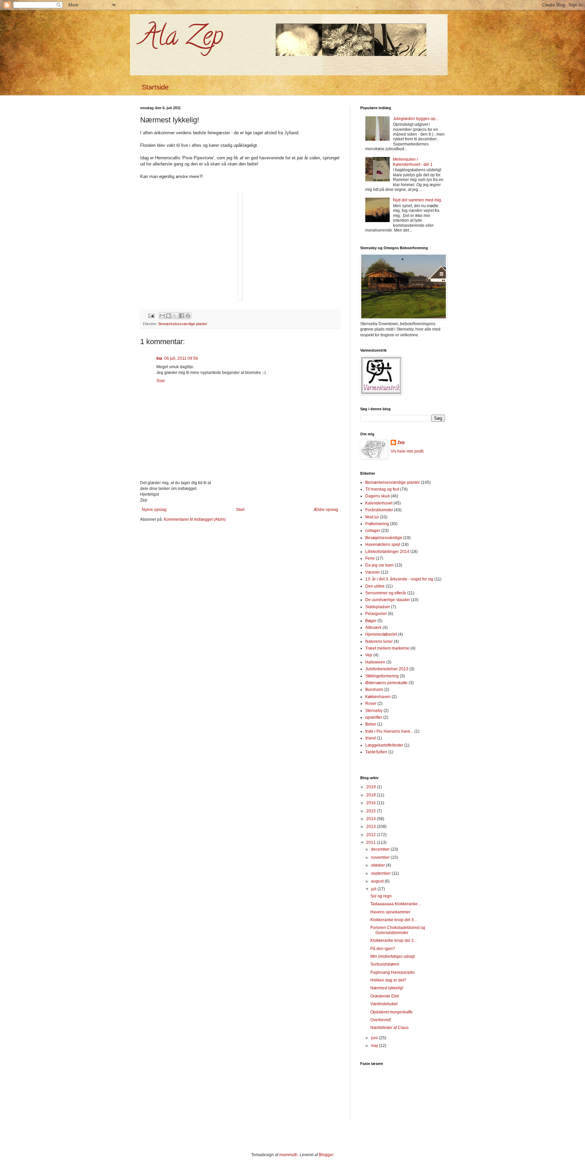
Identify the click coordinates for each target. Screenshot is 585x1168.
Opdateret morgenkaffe (391, 1012)
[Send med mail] (162, 315)
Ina (159, 358)
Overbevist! (380, 1019)
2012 (371, 834)
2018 (371, 795)
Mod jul (372, 517)
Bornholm (374, 689)
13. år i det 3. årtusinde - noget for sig (399, 579)
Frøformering (377, 523)
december (381, 849)
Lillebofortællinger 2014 (387, 551)
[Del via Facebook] (181, 315)
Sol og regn (381, 896)
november (381, 857)
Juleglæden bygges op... (415, 118)
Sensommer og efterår (385, 593)
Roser (370, 703)
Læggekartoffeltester (384, 745)
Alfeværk (373, 627)
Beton (370, 724)
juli (374, 889)
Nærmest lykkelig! (386, 988)
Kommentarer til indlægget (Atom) (195, 519)
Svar (160, 380)
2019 (371, 787)
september (381, 873)
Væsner (372, 572)
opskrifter (373, 717)
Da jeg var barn (379, 565)
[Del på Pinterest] (188, 315)
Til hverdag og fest (382, 489)
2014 (371, 818)
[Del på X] (175, 315)
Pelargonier (376, 613)
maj (375, 1045)
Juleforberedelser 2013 (386, 669)
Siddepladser (377, 607)
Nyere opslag (154, 509)
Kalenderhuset (378, 503)
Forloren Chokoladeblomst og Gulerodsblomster (397, 930)
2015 (371, 811)
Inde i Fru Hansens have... (389, 731)
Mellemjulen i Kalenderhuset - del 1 (413, 161)
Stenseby (374, 710)
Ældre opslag (325, 509)
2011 (371, 842)
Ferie (370, 558)
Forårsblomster (379, 510)
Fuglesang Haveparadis (392, 972)
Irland (370, 738)
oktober (378, 865)
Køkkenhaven (378, 696)
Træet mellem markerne (387, 648)
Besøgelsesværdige (383, 537)
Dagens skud (377, 496)
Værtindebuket (383, 1004)
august (378, 881)
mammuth (288, 1154)
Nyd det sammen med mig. (417, 200)
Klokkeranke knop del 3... (393, 919)
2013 (371, 826)
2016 (371, 802)
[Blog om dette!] (168, 315)
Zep (401, 442)
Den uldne (375, 586)
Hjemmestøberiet (381, 634)
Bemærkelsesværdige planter (182, 324)
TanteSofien (376, 752)
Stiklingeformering (382, 676)
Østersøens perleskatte (386, 682)
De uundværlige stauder (387, 599)
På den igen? (382, 948)
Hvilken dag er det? (388, 980)
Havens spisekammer (390, 912)
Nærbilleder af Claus (389, 1027)
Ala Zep (181, 39)
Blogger (326, 1154)
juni (375, 1037)
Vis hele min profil (407, 451)
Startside (155, 87)
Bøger (370, 620)
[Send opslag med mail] (151, 315)
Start (240, 509)
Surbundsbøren (384, 964)
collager (372, 530)
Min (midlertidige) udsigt (392, 956)
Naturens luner (379, 641)
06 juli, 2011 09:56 (181, 358)
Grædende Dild (384, 996)
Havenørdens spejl (382, 544)
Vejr (368, 655)
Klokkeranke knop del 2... (393, 940)
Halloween (375, 662)
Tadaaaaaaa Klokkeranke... (395, 904)
